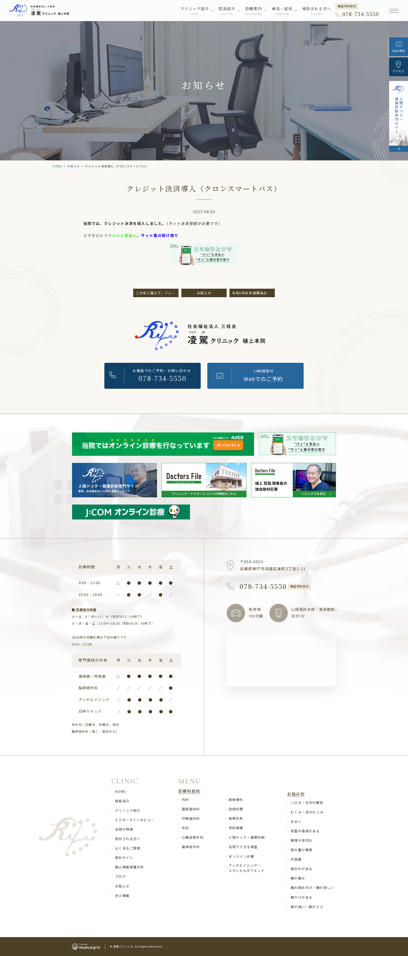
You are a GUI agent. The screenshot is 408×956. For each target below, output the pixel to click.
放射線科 (236, 799)
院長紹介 (122, 801)
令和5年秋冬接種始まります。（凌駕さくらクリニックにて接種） (253, 292)
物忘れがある (301, 868)
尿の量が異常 (301, 849)
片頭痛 (296, 859)
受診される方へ (316, 11)
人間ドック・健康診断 (247, 837)
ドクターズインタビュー (134, 819)
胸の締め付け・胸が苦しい (312, 887)
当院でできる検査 (243, 846)
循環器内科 (191, 809)
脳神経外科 (191, 846)
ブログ (120, 876)
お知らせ (73, 166)
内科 (185, 799)
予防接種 (236, 827)
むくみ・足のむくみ (307, 812)
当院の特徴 (124, 829)
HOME (57, 166)
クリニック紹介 (127, 810)
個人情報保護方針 (129, 867)
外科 (185, 827)
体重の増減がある (305, 831)
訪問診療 (236, 809)
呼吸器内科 (191, 818)
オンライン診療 (241, 856)
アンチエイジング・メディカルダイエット (247, 868)
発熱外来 (236, 818)
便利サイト (124, 857)
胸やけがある (301, 897)
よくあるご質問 (127, 848)
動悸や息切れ (301, 840)
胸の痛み (298, 878)
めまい (296, 821)
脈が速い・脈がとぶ (307, 906)
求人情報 (122, 895)
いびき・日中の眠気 (307, 802)
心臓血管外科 (193, 837)
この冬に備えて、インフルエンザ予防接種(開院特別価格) (157, 292)
